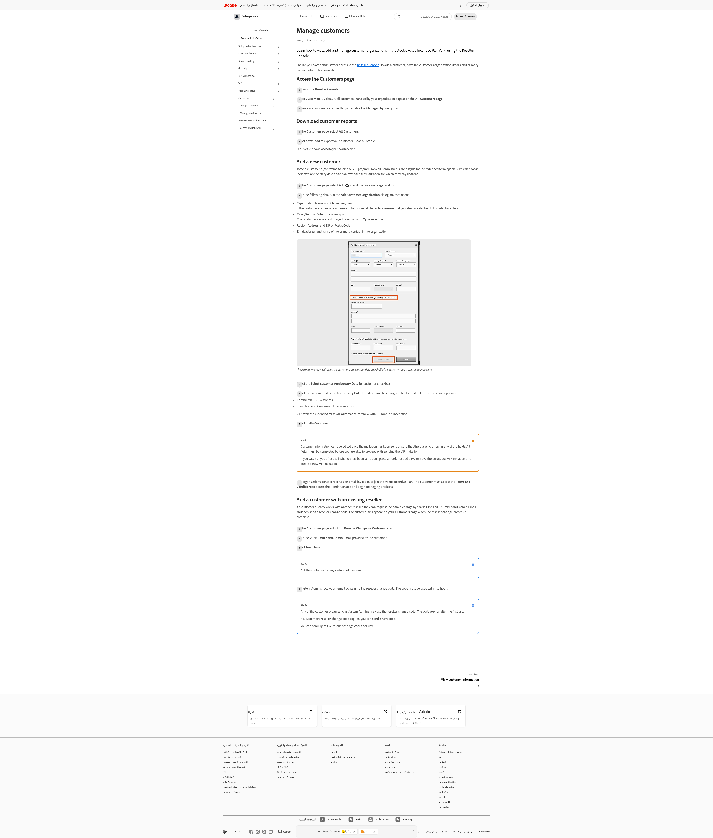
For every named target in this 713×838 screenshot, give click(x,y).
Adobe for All (444, 802)
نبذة (440, 757)
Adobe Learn (390, 767)
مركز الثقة (443, 792)
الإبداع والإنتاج (283, 767)
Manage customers (250, 113)
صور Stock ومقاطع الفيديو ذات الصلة (239, 787)
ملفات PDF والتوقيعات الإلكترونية (281, 5)
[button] (462, 5)
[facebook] (251, 832)
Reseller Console (368, 65)
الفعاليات (443, 767)
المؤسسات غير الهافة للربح (343, 757)
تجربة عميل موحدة (285, 762)
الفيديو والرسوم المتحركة (234, 767)
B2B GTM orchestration (287, 772)
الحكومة (334, 762)
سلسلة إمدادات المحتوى (288, 757)
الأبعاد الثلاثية (228, 777)
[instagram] (258, 832)
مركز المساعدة (392, 752)
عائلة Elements (229, 782)
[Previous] (342, 683)
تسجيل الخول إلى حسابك (450, 752)
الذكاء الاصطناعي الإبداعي (235, 752)
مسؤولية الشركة (446, 777)
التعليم (334, 752)
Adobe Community (393, 762)
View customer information (252, 121)
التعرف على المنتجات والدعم (346, 5)
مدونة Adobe (444, 807)
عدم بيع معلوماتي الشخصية (462, 831)
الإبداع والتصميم (248, 5)
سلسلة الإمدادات (446, 787)
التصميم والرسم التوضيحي (235, 762)
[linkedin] (271, 832)
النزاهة (442, 797)
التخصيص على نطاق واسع (289, 752)
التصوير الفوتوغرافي (232, 757)
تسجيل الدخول (477, 5)
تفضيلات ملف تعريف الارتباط (434, 831)
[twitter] (264, 832)
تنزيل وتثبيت (390, 757)
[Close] (414, 831)
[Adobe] (230, 5)
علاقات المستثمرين (448, 782)
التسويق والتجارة (315, 5)
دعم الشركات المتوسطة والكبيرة (400, 772)
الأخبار (441, 772)
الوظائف (442, 762)
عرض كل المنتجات (231, 792)
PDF (225, 772)
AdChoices (485, 831)
